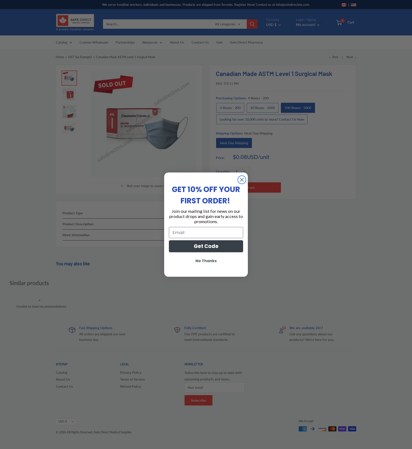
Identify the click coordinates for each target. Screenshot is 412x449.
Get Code (206, 246)
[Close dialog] (242, 180)
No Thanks (206, 260)
